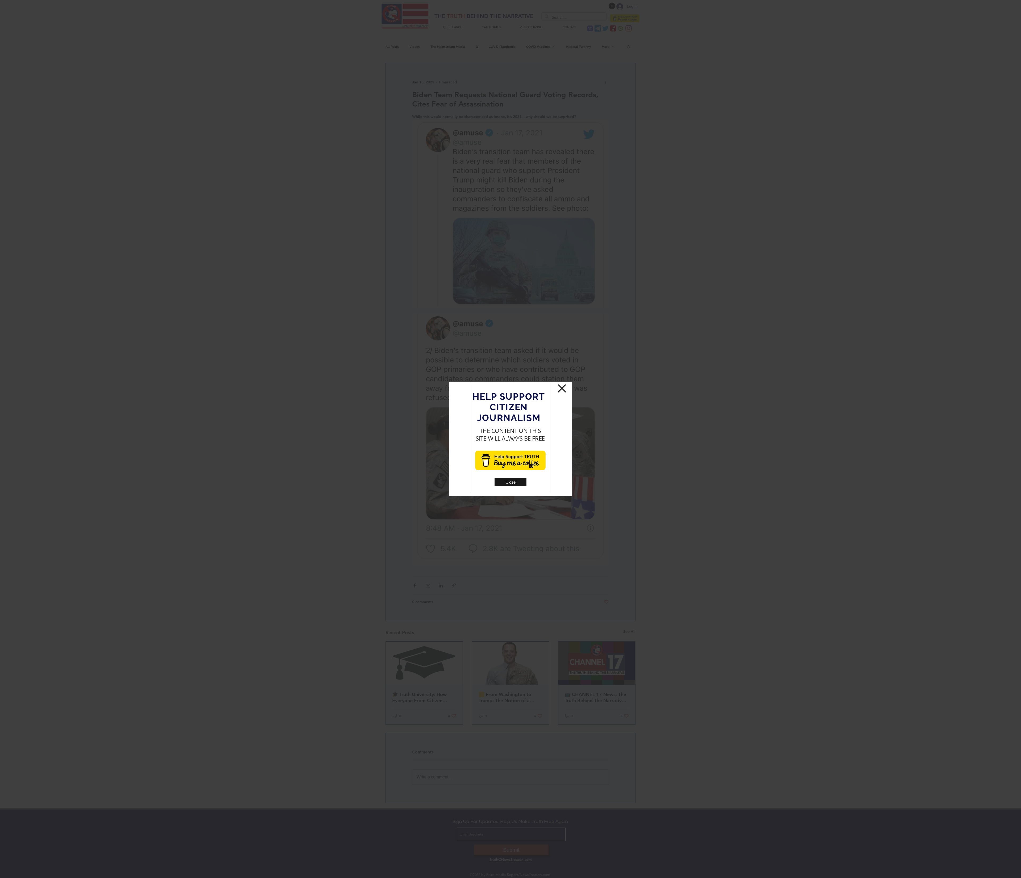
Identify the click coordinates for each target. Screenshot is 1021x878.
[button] (510, 482)
